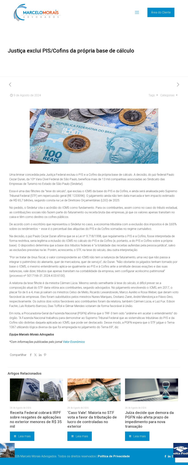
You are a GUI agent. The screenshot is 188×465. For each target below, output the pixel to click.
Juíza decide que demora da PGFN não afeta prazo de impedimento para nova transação (149, 419)
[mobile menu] (137, 12)
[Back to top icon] (170, 457)
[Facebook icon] (165, 456)
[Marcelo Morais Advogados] (37, 12)
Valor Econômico (74, 342)
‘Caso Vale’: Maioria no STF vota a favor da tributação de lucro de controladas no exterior (92, 419)
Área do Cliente (161, 12)
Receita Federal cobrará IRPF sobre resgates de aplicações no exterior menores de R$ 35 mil (36, 419)
